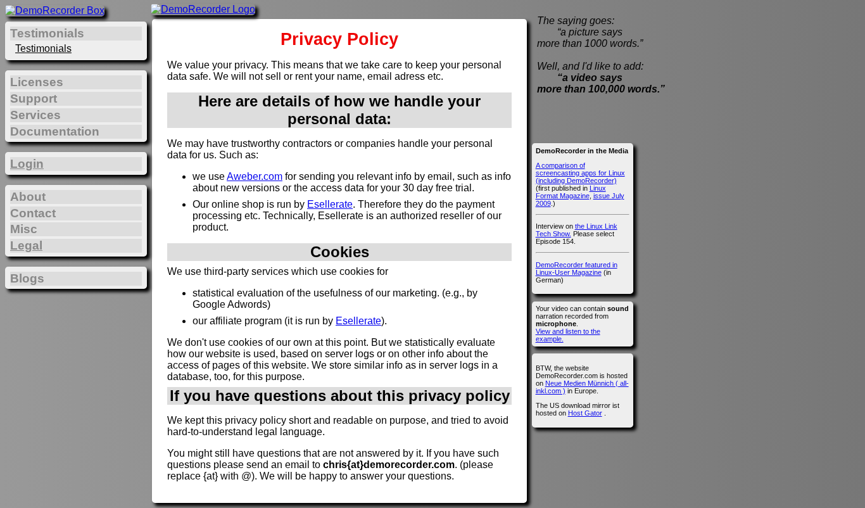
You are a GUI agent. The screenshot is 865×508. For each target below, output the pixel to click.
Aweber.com (254, 176)
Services (35, 115)
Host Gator (585, 413)
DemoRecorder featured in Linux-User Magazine (576, 268)
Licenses (36, 82)
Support (33, 98)
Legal (26, 245)
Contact (33, 213)
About (28, 196)
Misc (23, 229)
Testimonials (43, 48)
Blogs (27, 278)
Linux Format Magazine (571, 192)
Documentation (54, 131)
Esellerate (330, 204)
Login (27, 163)
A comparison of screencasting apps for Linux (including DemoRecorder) (580, 173)
